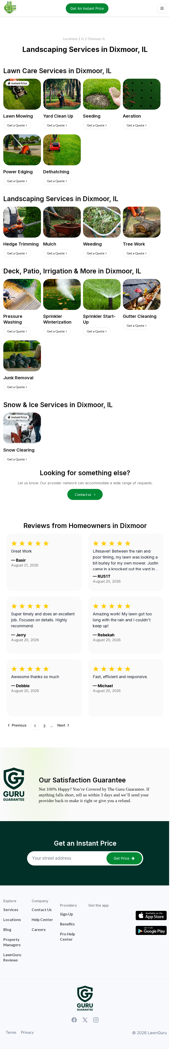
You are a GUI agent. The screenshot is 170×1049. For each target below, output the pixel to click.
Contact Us (42, 909)
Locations (70, 38)
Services (10, 909)
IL (82, 38)
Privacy (27, 1032)
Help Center (42, 919)
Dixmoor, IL (96, 38)
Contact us (83, 494)
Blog (7, 929)
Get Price (121, 858)
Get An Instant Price (87, 8)
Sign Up (66, 914)
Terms (11, 1032)
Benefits (67, 924)
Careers (39, 929)
